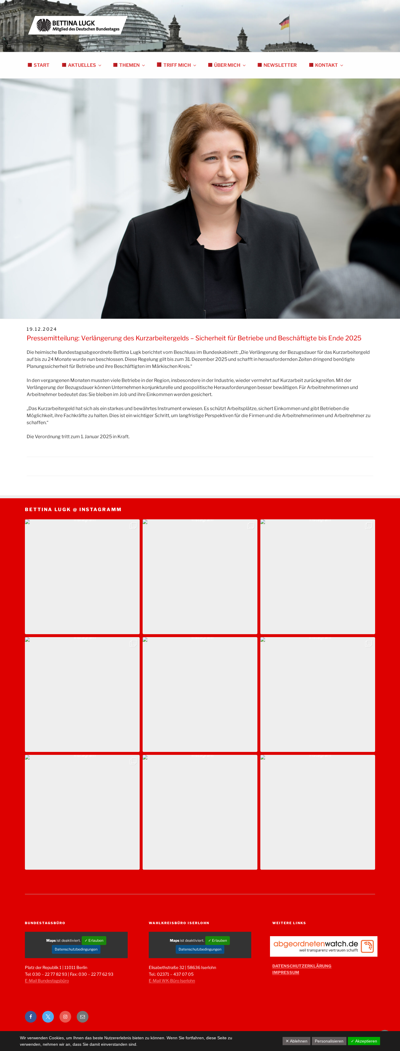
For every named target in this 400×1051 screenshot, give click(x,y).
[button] (82, 576)
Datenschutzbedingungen (76, 949)
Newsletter (280, 65)
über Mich (227, 65)
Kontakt (326, 65)
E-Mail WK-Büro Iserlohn (172, 980)
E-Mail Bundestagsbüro (47, 980)
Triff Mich (177, 65)
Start (41, 65)
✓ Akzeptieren (364, 1041)
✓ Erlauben (94, 940)
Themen (129, 65)
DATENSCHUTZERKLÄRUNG (301, 965)
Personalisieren (329, 1041)
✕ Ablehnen (296, 1041)
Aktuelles (82, 65)
